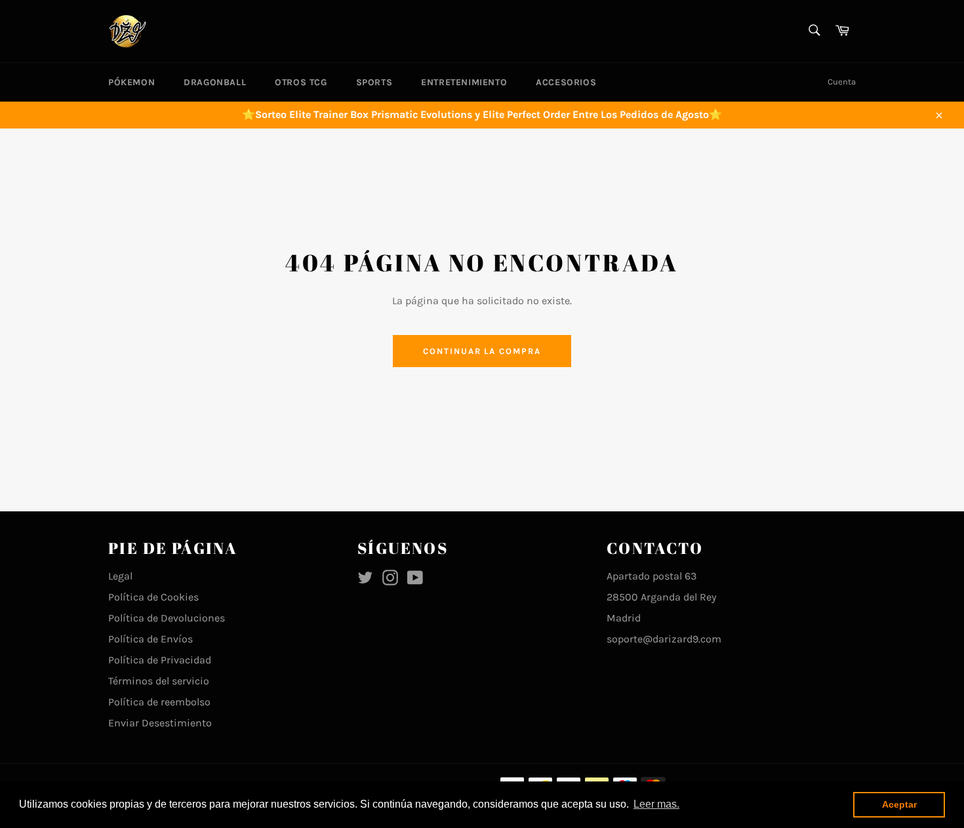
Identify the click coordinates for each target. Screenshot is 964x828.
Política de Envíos (150, 639)
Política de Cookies (153, 597)
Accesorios (566, 82)
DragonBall (215, 82)
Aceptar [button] (899, 804)
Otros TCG (301, 82)
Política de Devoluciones (166, 618)
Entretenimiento (464, 82)
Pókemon (131, 82)
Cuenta (842, 82)
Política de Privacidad (159, 660)
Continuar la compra (482, 351)
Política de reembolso (159, 702)
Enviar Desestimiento (160, 723)
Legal (120, 576)
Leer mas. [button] (656, 804)
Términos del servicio (158, 681)
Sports (374, 82)
